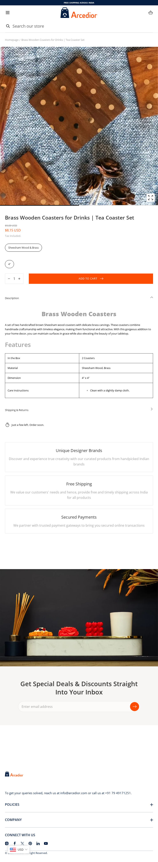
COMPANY (13, 819)
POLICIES (12, 804)
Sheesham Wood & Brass (23, 247)
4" (9, 264)
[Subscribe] (134, 706)
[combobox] (79, 26)
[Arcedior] (79, 12)
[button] (7, 12)
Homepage (12, 40)
